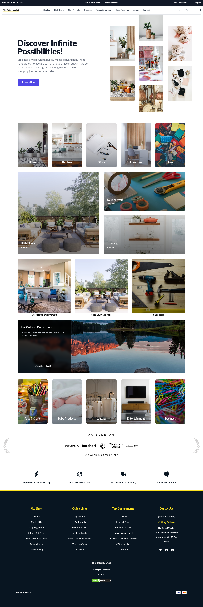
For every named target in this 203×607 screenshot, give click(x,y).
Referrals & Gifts (80, 527)
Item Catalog (36, 549)
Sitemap (80, 549)
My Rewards (80, 522)
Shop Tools (158, 314)
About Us (36, 516)
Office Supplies (123, 544)
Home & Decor (123, 522)
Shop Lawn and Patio (101, 314)
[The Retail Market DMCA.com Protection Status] (101, 580)
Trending (88, 10)
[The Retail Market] (101, 563)
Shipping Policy (36, 527)
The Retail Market (79, 533)
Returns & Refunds (36, 533)
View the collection (44, 366)
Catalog (46, 10)
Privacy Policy (36, 544)
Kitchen (123, 516)
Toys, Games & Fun (123, 527)
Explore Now (28, 82)
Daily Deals (59, 10)
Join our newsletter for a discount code (101, 3)
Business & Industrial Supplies (123, 538)
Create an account (180, 3)
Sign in (198, 3)
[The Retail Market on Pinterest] (166, 550)
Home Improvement (123, 533)
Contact (146, 10)
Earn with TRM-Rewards (12, 3)
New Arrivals (74, 10)
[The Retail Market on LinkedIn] (172, 550)
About (136, 10)
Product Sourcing (103, 10)
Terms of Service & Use (36, 538)
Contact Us (36, 522)
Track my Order (79, 544)
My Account (80, 516)
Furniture (123, 549)
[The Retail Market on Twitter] (160, 550)
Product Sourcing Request (80, 538)
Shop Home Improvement (44, 314)
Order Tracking (122, 10)
